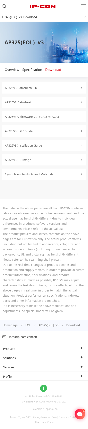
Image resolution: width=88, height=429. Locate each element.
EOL (28, 325)
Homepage (10, 325)
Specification (32, 69)
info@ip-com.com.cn (22, 337)
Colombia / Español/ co (45, 409)
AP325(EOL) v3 (48, 325)
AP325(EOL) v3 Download (19, 17)
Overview (12, 69)
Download (53, 69)
